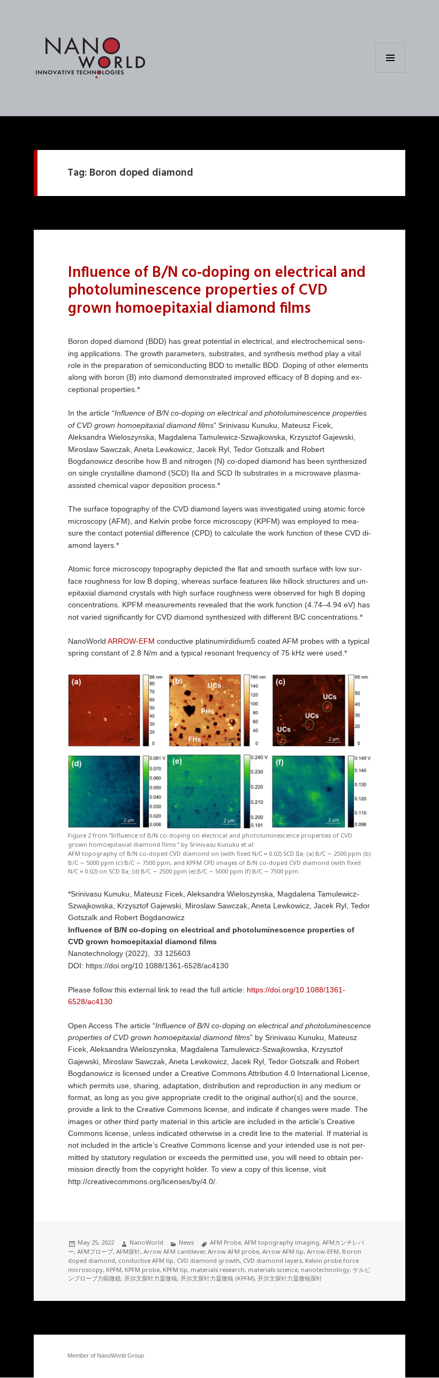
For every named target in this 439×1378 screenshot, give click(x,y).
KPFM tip (175, 1270)
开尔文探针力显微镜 (150, 1278)
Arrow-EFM (323, 1251)
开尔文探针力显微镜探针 (290, 1278)
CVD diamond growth (208, 1260)
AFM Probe (225, 1242)
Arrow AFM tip (283, 1251)
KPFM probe (142, 1270)
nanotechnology (325, 1270)
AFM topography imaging (281, 1242)
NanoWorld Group (120, 1355)
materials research (218, 1270)
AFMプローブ (95, 1251)
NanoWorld (146, 1242)
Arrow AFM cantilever (174, 1251)
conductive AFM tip (145, 1260)
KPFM (114, 1270)
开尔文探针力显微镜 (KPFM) (217, 1278)
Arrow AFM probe (233, 1251)
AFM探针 (128, 1251)
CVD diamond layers (272, 1260)
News (186, 1242)
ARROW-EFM (131, 641)
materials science (273, 1270)
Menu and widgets (390, 72)
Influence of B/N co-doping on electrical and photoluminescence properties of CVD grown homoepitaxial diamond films (217, 291)
